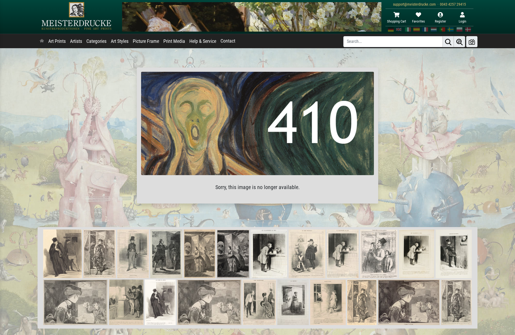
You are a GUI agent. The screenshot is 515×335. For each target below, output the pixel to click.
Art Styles (119, 41)
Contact (227, 41)
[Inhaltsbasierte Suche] (459, 41)
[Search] (448, 41)
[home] (42, 41)
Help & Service (202, 41)
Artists (76, 41)
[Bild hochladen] (471, 41)
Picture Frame (146, 41)
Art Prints (57, 41)
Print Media (174, 41)
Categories (96, 41)
